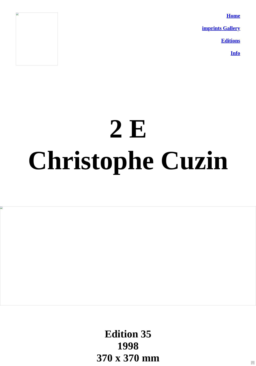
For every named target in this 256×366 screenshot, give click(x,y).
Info (235, 53)
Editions (230, 41)
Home (233, 16)
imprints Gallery (221, 28)
